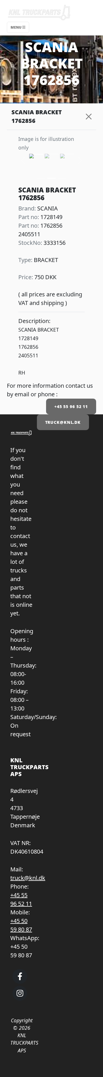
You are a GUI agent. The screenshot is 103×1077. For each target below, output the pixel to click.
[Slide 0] (41, 178)
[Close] (89, 116)
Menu (16, 27)
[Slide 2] (62, 178)
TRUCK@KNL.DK (63, 422)
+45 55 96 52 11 (71, 406)
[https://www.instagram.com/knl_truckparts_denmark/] (19, 998)
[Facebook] (19, 981)
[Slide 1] (51, 178)
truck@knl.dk (27, 878)
